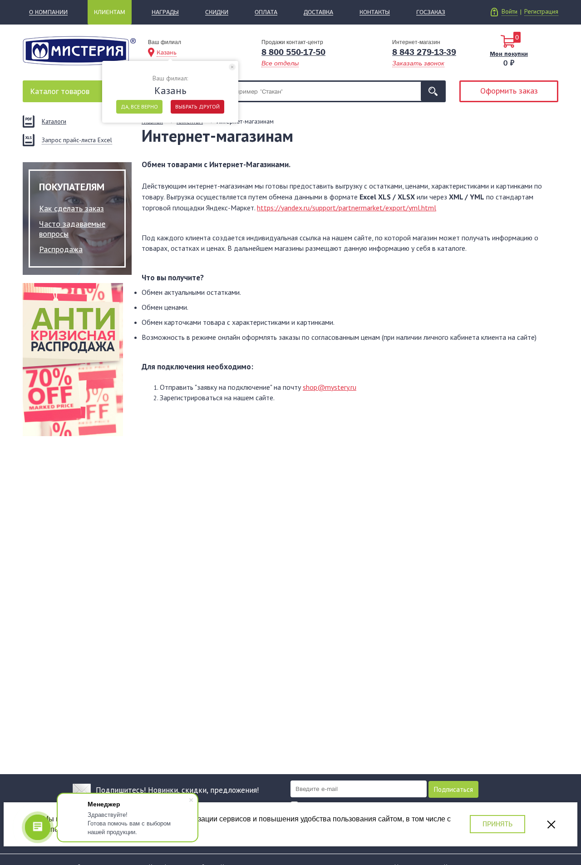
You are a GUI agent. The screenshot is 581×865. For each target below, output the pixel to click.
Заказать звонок (418, 63)
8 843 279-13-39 (424, 52)
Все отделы (280, 63)
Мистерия (79, 50)
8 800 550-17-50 (293, 52)
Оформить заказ (509, 90)
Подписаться (453, 789)
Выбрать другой (197, 106)
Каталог (59, 91)
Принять (497, 824)
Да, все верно (139, 106)
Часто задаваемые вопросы (72, 229)
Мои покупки (509, 54)
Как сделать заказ (71, 208)
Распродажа (61, 249)
